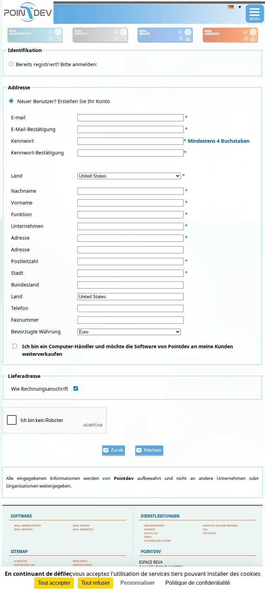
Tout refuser (95, 583)
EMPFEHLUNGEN (82, 564)
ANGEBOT (149, 529)
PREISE (148, 537)
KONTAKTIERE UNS (24, 564)
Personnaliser (137, 583)
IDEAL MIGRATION (83, 529)
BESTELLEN (150, 533)
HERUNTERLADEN (154, 525)
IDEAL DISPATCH (23, 529)
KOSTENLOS (209, 533)
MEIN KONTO (80, 561)
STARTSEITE (20, 561)
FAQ (205, 529)
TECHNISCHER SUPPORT (157, 540)
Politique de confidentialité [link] (197, 583)
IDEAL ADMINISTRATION (27, 525)
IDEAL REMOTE (81, 525)
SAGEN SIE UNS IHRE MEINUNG (220, 525)
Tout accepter (54, 583)
